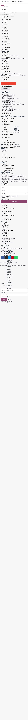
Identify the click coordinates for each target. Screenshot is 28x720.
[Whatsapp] (16, 257)
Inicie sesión (17, 132)
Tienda (3, 197)
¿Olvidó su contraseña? (6, 301)
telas (18, 75)
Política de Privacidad (11, 265)
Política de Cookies (21, 265)
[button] (2, 83)
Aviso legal (2, 265)
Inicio (1, 14)
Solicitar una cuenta (6, 286)
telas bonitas (22, 75)
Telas (4, 14)
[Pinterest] (12, 257)
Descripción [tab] (5, 88)
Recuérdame (4, 297)
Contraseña (3, 292)
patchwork (14, 75)
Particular (4, 199)
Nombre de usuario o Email (6, 288)
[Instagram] (6, 257)
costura (9, 75)
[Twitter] (9, 257)
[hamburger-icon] (2, 5)
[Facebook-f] (3, 257)
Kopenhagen (6, 16)
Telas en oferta (17, 73)
